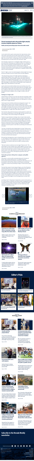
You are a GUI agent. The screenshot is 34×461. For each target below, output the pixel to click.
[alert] (17, 4)
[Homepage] (6, 10)
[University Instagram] (27, 446)
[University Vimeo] (21, 446)
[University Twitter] (12, 446)
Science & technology (5, 49)
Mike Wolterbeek (5, 50)
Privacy (32, 448)
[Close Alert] (32, 3)
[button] (32, 10)
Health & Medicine (13, 374)
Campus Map (31, 451)
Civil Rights (31, 455)
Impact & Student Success (28, 374)
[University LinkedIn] (29, 446)
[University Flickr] (24, 446)
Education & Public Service (12, 319)
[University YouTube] (18, 446)
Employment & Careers (29, 456)
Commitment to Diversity (29, 452)
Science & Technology (13, 243)
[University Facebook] (15, 446)
